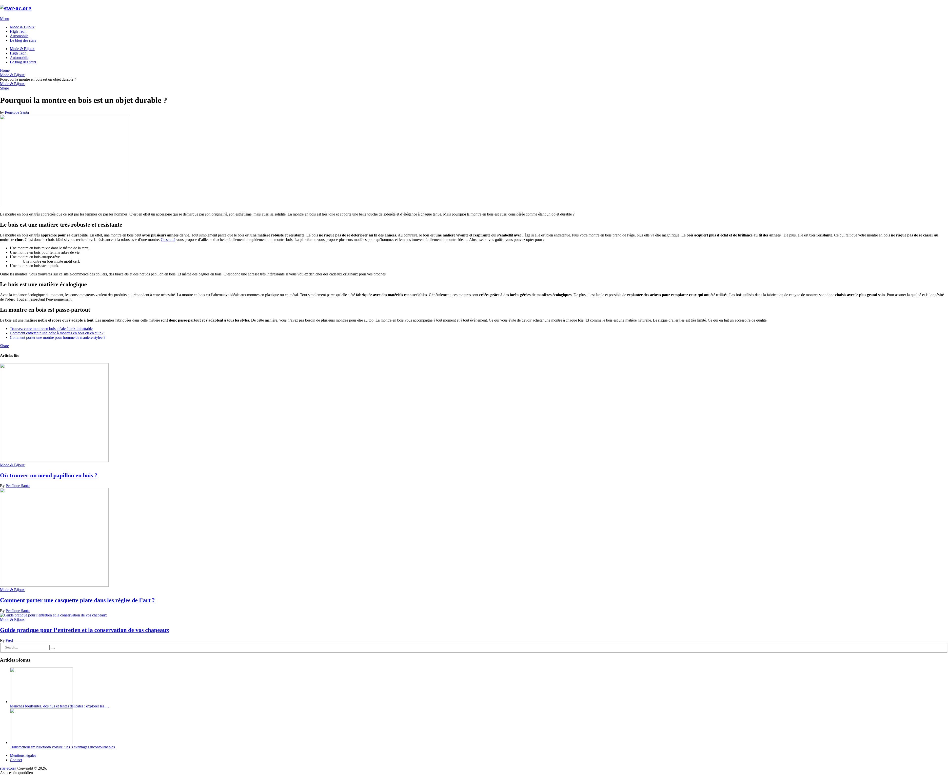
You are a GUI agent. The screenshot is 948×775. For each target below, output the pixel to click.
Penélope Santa (17, 112)
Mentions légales (23, 755)
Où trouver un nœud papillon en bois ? (49, 475)
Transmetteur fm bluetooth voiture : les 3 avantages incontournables (62, 747)
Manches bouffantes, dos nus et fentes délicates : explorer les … (59, 706)
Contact (16, 760)
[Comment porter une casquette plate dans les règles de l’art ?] (474, 538)
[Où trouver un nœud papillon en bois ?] (474, 413)
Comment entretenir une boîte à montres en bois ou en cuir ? (56, 333)
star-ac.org (8, 768)
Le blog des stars (23, 40)
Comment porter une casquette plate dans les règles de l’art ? (77, 600)
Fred (9, 640)
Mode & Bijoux (22, 27)
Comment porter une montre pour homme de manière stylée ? (57, 337)
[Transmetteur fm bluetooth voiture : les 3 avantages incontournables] (41, 742)
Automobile (19, 36)
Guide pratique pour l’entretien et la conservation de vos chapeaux (84, 630)
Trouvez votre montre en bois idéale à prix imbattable (51, 328)
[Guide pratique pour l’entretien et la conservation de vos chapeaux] (474, 615)
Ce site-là (168, 239)
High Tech (18, 31)
